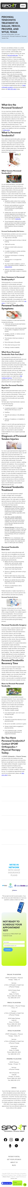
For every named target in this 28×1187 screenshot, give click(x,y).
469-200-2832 (12, 89)
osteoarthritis (8, 267)
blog (14, 1165)
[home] (9, 6)
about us (14, 1162)
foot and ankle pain (13, 55)
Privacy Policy (6, 1176)
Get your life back (14, 1159)
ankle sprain (6, 130)
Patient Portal (14, 1156)
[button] (23, 6)
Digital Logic (14, 1178)
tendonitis (18, 219)
